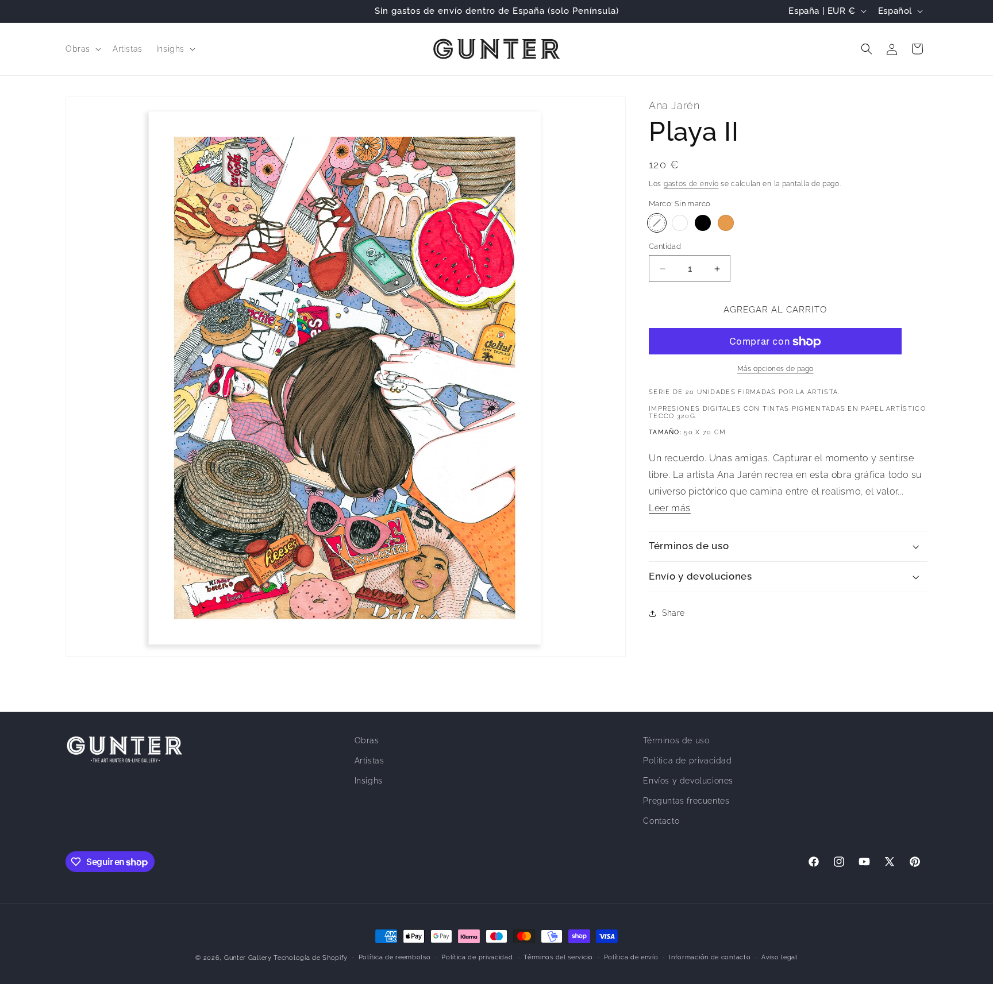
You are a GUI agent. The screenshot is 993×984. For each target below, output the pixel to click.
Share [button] (673, 613)
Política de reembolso (395, 957)
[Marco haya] (726, 223)
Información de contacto (709, 957)
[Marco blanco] (680, 223)
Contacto (661, 820)
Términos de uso (676, 740)
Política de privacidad (687, 760)
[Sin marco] (657, 223)
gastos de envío (691, 184)
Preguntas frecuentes (686, 800)
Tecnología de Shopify (311, 958)
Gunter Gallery (248, 958)
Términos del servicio (558, 957)
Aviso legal (779, 957)
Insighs (369, 780)
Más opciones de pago (775, 369)
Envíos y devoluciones (688, 780)
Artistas (369, 760)
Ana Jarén (674, 105)
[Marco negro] (703, 223)
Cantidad (665, 246)
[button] (82, 49)
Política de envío (631, 957)
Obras (367, 740)
